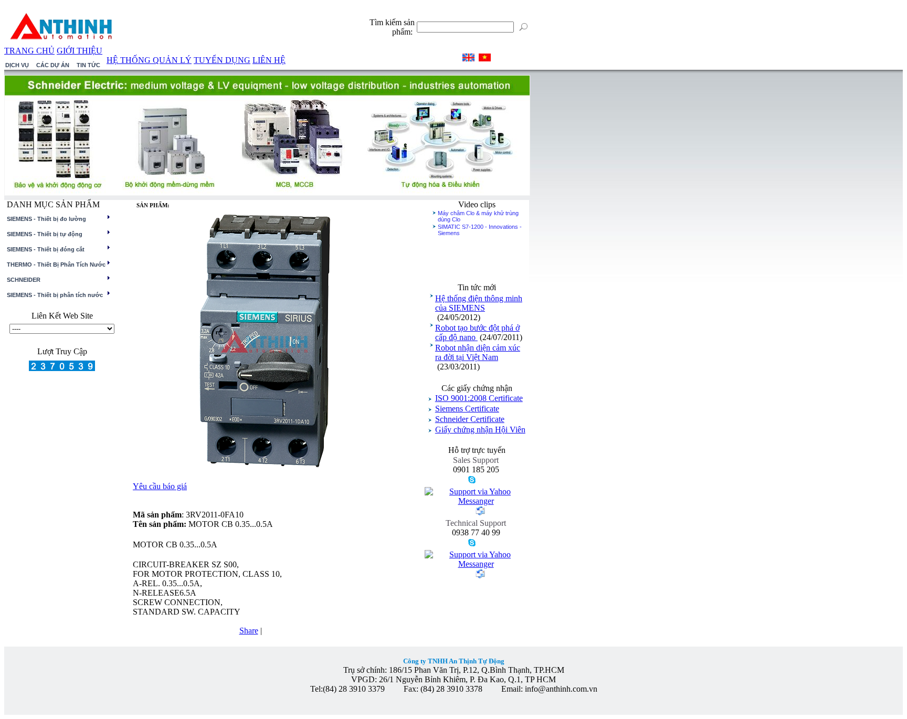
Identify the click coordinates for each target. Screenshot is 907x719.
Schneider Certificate (469, 419)
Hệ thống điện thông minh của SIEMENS (478, 303)
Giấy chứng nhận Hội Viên (480, 429)
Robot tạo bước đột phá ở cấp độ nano (477, 332)
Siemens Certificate (467, 408)
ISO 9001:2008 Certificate (479, 398)
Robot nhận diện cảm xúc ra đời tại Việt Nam (477, 352)
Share (248, 630)
